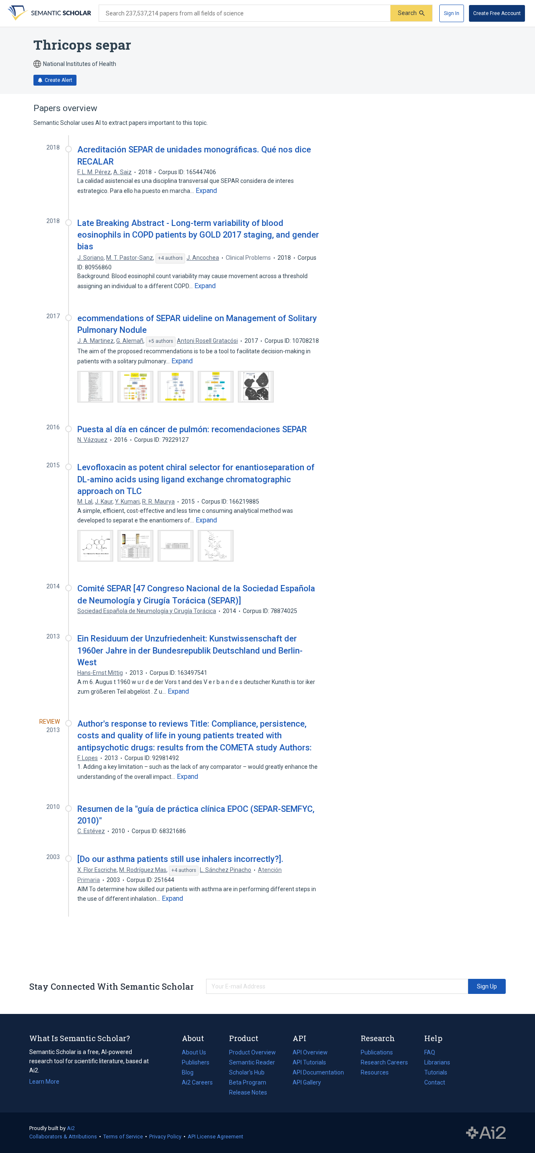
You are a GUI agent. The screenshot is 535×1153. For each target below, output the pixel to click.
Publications (377, 1053)
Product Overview (252, 1052)
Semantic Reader (252, 1062)
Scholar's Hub (247, 1072)
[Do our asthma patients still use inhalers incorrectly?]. (180, 859)
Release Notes (248, 1092)
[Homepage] (48, 13)
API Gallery (307, 1082)
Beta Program (247, 1082)
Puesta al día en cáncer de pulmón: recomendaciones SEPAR (192, 429)
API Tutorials (309, 1062)
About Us (194, 1052)
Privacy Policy (165, 1136)
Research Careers (384, 1063)
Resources (375, 1073)
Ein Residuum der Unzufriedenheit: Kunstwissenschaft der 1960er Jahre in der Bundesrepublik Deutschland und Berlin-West (190, 650)
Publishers (195, 1062)
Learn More (44, 1081)
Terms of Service (123, 1136)
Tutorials (435, 1072)
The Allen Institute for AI (486, 1133)
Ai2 (71, 1128)
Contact (434, 1082)
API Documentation (318, 1073)
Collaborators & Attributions (63, 1136)
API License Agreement (215, 1136)
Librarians (437, 1062)
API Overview (310, 1052)
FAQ (429, 1052)
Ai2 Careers (197, 1083)
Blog (191, 1073)
